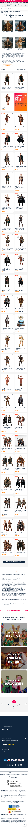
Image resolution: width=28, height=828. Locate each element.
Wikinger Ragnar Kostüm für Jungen (5, 309)
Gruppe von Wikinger (6, 552)
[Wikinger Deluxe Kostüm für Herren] (21, 159)
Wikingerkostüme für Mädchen (20, 49)
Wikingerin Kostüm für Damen (20, 349)
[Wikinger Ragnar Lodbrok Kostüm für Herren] (7, 260)
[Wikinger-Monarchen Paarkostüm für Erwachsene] (7, 420)
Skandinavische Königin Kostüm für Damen (20, 290)
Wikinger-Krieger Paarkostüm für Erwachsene (19, 491)
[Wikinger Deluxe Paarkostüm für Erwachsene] (7, 461)
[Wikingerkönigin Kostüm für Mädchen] (7, 341)
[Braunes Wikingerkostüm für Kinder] (21, 178)
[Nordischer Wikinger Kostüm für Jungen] (7, 220)
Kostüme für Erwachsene (13, 584)
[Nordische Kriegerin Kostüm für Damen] (21, 220)
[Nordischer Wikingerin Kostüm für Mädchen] (7, 178)
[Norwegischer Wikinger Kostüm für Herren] (21, 240)
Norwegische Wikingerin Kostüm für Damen (7, 249)
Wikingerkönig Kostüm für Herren (6, 369)
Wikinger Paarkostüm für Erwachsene (7, 533)
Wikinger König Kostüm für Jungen (6, 408)
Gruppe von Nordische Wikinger (6, 490)
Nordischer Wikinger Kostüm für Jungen (6, 229)
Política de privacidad (14, 740)
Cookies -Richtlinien (15, 774)
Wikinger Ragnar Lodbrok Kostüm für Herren (6, 269)
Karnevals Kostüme (8, 11)
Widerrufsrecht (14, 777)
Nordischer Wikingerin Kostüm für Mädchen (6, 187)
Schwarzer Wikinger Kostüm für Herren (6, 290)
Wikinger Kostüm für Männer (6, 108)
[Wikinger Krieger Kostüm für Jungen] (21, 380)
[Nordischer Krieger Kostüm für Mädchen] (7, 119)
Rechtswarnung (23, 774)
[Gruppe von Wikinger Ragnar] (21, 441)
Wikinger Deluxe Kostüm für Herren (21, 167)
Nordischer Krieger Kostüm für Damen (19, 268)
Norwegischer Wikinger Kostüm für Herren (20, 249)
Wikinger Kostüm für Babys (19, 329)
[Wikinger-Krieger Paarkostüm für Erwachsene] (21, 482)
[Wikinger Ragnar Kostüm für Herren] (21, 199)
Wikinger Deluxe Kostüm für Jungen (7, 167)
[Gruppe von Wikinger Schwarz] (21, 545)
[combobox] (14, 8)
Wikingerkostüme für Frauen (20, 32)
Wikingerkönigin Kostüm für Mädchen (7, 349)
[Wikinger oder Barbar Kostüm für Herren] (21, 360)
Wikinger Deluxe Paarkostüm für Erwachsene (5, 470)
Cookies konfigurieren (19, 776)
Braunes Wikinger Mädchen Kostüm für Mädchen (6, 208)
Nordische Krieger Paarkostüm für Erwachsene (19, 429)
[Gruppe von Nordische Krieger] (7, 441)
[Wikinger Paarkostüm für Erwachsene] (7, 525)
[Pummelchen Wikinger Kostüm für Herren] (21, 301)
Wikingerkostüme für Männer (8, 32)
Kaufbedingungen (7, 776)
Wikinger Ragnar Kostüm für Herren (19, 208)
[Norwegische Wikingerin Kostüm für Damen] (7, 240)
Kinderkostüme (4, 584)
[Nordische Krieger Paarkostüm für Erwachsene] (21, 420)
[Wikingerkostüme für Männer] (7, 25)
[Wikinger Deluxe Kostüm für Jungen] (7, 159)
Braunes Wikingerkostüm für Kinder (19, 187)
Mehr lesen (7, 65)
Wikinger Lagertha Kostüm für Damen (19, 147)
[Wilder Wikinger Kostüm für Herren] (7, 321)
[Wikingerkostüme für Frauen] (20, 25)
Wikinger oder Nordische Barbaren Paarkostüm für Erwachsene (6, 512)
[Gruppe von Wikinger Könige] (21, 461)
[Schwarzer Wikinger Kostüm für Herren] (7, 281)
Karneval (5, 575)
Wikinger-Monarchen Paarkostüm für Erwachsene (6, 429)
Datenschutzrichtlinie (5, 774)
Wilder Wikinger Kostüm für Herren (7, 329)
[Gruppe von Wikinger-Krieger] (21, 525)
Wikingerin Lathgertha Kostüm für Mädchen (20, 408)
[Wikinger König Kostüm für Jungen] (7, 400)
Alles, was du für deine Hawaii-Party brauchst (14, 2)
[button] (25, 5)
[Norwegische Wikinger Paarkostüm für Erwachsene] (21, 503)
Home (2, 11)
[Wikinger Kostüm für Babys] (21, 321)
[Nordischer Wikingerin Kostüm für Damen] (7, 79)
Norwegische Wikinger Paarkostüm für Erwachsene (20, 512)
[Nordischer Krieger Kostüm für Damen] (21, 260)
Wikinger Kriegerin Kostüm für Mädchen (6, 389)
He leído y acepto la (10, 740)
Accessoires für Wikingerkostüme (16, 588)
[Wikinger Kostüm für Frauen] (21, 119)
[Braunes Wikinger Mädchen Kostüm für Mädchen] (7, 199)
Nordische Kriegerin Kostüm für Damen (19, 229)
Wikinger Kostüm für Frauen (19, 127)
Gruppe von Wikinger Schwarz (20, 553)
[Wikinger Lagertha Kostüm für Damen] (21, 139)
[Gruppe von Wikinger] (7, 545)
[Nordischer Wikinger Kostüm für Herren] (21, 79)
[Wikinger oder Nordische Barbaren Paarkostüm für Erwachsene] (7, 503)
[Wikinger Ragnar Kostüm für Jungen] (7, 301)
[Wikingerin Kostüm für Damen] (21, 341)
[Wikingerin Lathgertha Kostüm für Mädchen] (21, 400)
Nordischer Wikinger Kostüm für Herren (20, 88)
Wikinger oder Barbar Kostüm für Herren (20, 369)
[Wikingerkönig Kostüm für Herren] (7, 360)
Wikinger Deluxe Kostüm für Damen (7, 147)
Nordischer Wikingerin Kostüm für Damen (6, 88)
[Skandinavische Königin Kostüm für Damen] (21, 281)
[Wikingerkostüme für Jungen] (7, 42)
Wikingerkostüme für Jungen (8, 49)
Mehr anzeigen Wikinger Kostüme (14, 561)
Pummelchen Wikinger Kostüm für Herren (20, 309)
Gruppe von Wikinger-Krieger (20, 533)
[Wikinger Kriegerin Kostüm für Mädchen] (7, 380)
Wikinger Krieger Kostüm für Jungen (21, 389)
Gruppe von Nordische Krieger (6, 449)
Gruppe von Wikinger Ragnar (20, 449)
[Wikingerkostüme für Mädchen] (20, 42)
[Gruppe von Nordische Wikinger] (7, 482)
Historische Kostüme (17, 11)
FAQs (13, 776)
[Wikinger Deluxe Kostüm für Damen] (7, 139)
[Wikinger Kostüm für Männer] (7, 99)
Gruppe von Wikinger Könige (20, 469)
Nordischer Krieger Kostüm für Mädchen (6, 127)
